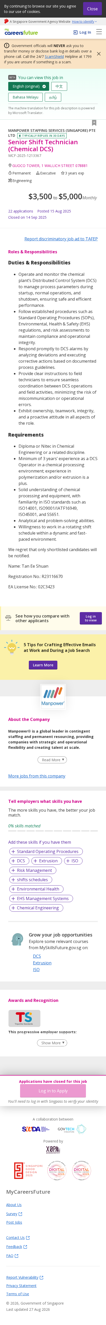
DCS (21, 861)
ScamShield (54, 56)
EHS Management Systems (43, 898)
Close (92, 9)
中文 (59, 86)
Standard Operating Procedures (47, 851)
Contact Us (15, 1237)
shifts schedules (32, 879)
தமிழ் (53, 97)
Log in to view (91, 618)
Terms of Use (17, 1293)
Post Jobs (14, 1222)
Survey (11, 1213)
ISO (75, 861)
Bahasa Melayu (25, 97)
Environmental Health (38, 889)
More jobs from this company (36, 775)
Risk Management (34, 870)
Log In (85, 32)
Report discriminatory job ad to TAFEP (61, 239)
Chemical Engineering (38, 908)
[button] (97, 54)
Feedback (14, 1246)
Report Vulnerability (22, 1277)
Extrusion (48, 861)
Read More (51, 759)
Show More (51, 1042)
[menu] (99, 32)
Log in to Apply (53, 1091)
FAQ (9, 1255)
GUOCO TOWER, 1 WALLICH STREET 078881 (50, 165)
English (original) (26, 86)
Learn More (43, 664)
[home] (20, 32)
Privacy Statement (21, 1285)
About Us (14, 1204)
